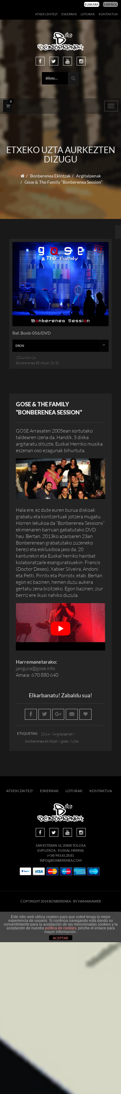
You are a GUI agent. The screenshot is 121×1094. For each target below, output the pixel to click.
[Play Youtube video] (60, 628)
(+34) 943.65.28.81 (60, 855)
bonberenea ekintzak (41, 741)
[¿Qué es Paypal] (25, 871)
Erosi (20, 345)
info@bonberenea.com (61, 860)
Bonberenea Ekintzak (50, 175)
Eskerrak (69, 14)
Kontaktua (108, 14)
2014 (45, 734)
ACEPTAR (60, 938)
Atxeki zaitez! (46, 14)
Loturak (88, 14)
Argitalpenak (88, 175)
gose (64, 741)
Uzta (74, 741)
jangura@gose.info (35, 668)
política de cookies (60, 928)
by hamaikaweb (87, 901)
